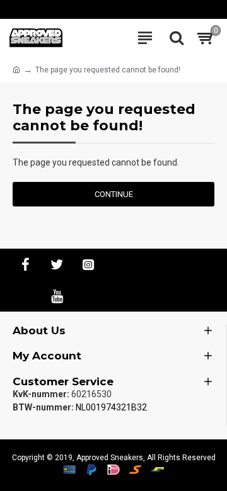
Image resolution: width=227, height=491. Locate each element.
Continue (114, 194)
